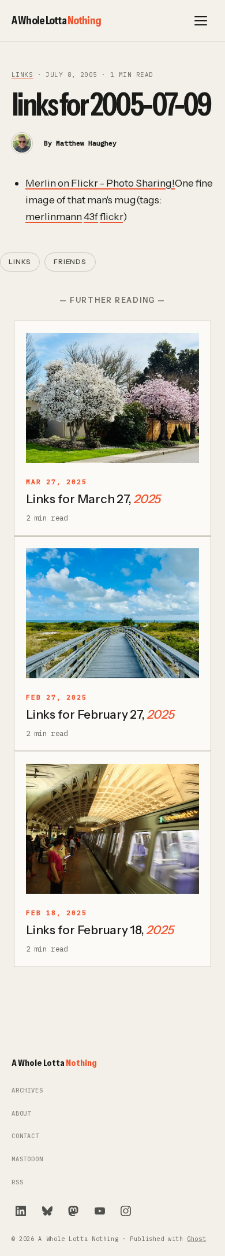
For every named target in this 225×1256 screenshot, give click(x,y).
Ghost (196, 1239)
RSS (17, 1182)
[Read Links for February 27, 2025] (112, 613)
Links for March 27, (93, 499)
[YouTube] (100, 1211)
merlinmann (53, 216)
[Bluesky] (47, 1211)
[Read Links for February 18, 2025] (112, 829)
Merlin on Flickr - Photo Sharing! (100, 183)
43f (91, 216)
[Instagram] (126, 1211)
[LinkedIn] (21, 1211)
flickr (111, 216)
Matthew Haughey (86, 143)
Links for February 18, (99, 930)
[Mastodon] (73, 1211)
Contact (25, 1136)
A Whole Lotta (56, 20)
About (21, 1113)
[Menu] (200, 21)
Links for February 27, (100, 714)
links (22, 74)
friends (70, 262)
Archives (27, 1090)
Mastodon (27, 1159)
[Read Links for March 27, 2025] (112, 398)
